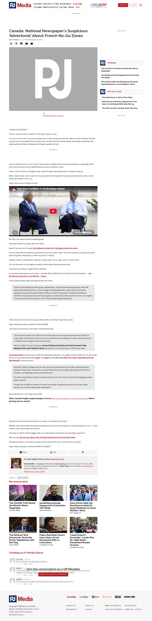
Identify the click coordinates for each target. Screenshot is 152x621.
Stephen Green (14, 510)
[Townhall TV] (78, 3)
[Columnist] (17, 463)
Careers (88, 609)
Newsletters (71, 609)
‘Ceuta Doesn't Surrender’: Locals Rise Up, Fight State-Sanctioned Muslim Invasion (82, 540)
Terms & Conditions (114, 609)
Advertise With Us (113, 605)
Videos (71, 7)
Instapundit (65, 4)
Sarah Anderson (45, 510)
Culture (63, 7)
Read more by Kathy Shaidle (35, 472)
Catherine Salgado (46, 545)
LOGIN (133, 5)
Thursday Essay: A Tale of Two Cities (117, 97)
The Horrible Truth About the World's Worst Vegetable (22, 505)
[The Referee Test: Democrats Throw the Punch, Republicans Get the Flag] (23, 524)
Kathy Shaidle (14, 40)
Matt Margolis (75, 513)
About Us (89, 605)
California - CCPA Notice (133, 609)
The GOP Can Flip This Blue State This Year (120, 108)
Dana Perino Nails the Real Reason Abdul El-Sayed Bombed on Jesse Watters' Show (83, 507)
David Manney (14, 545)
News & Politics (50, 7)
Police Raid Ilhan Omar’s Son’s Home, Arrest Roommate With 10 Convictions (52, 539)
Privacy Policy (130, 605)
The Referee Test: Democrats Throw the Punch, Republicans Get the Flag (21, 539)
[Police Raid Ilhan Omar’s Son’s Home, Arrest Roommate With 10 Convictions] (53, 524)
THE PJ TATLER (23, 478)
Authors (38, 4)
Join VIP (123, 5)
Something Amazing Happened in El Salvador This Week (52, 505)
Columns (38, 7)
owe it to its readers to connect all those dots (70, 398)
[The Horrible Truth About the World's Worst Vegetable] (23, 492)
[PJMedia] (20, 5)
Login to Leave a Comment (53, 574)
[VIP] (77, 7)
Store (56, 4)
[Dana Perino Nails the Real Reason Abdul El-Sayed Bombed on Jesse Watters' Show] (83, 492)
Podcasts (47, 4)
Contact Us (71, 605)
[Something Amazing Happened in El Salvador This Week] (53, 492)
